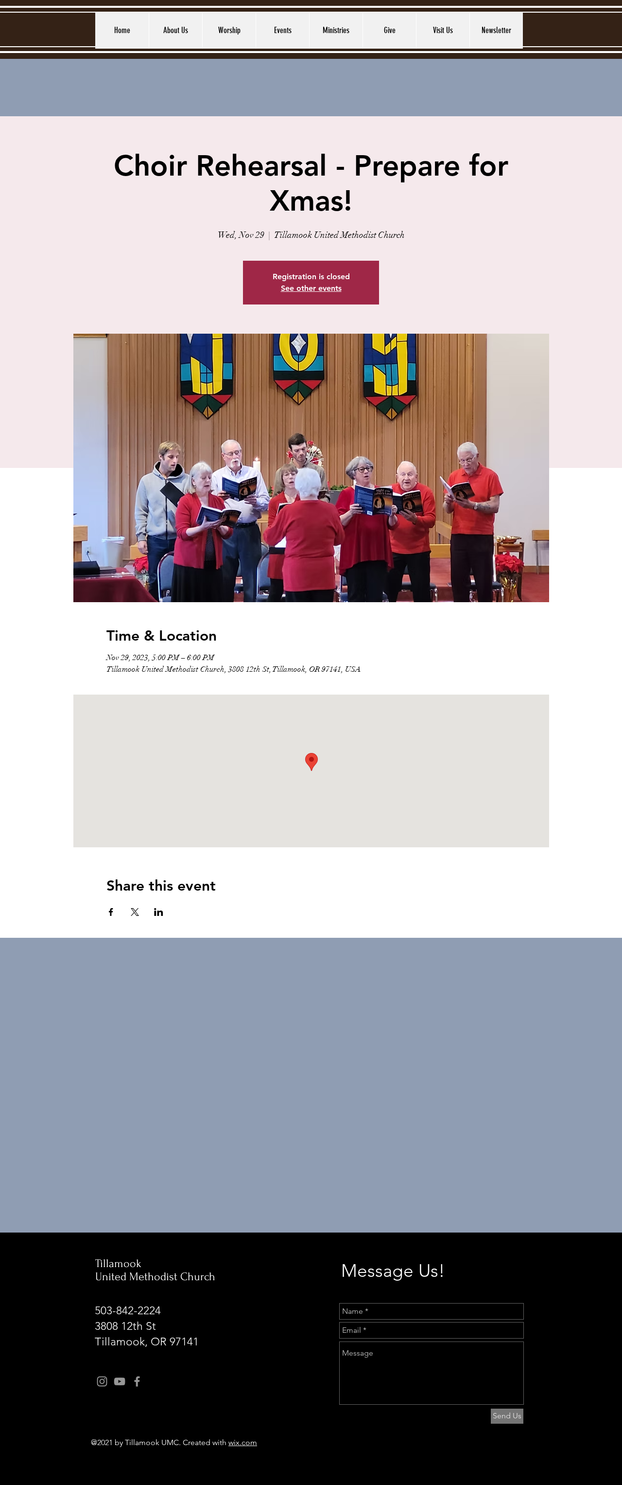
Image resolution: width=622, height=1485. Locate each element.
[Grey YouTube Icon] (119, 1381)
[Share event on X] (134, 912)
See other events (311, 288)
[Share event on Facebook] (111, 912)
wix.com (242, 1442)
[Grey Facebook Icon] (137, 1381)
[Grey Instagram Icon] (102, 1381)
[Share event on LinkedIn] (158, 912)
